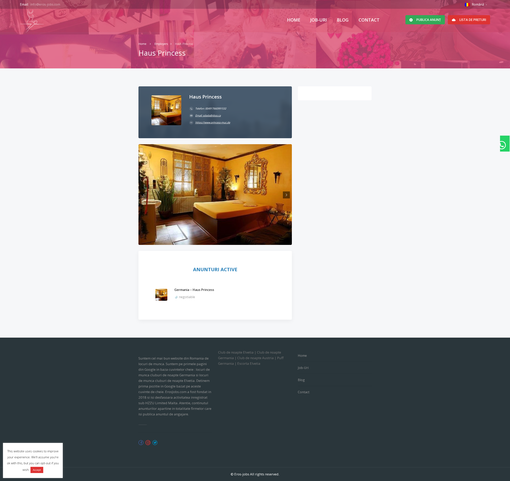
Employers (161, 44)
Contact (369, 20)
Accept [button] (37, 470)
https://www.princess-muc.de (212, 122)
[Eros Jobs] (32, 20)
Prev (143, 194)
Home (293, 20)
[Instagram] (147, 442)
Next (286, 194)
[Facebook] (140, 442)
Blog (343, 20)
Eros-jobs (241, 474)
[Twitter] (154, 442)
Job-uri (318, 20)
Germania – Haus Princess (194, 290)
